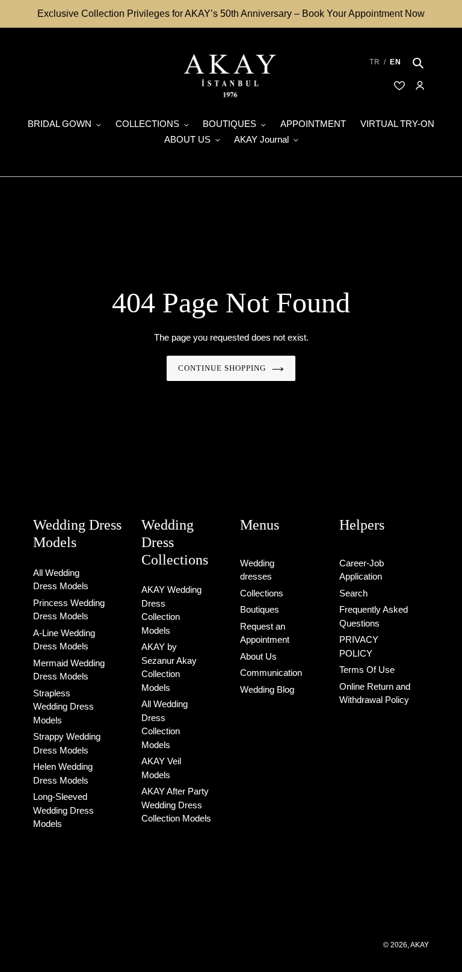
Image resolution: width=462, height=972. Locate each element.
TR (374, 62)
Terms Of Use (367, 669)
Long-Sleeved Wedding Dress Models (63, 810)
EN (395, 62)
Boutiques (259, 609)
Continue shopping (222, 368)
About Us (258, 656)
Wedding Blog (267, 689)
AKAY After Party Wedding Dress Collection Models (176, 804)
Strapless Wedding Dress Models (63, 706)
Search (353, 593)
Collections (261, 593)
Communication (271, 672)
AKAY (419, 945)
